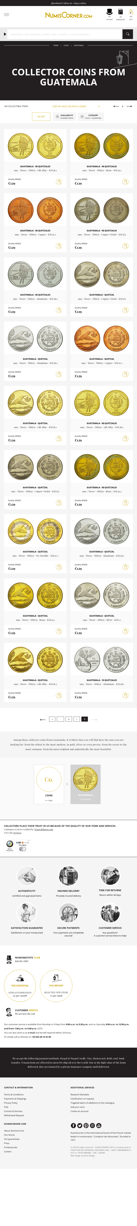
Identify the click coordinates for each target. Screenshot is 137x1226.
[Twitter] (80, 1125)
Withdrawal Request (14, 1115)
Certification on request (82, 1098)
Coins (66, 45)
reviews (17, 832)
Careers (8, 1151)
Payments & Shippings (15, 1098)
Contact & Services (13, 1111)
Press (6, 1143)
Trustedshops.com (43, 829)
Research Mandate (80, 1094)
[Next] (129, 106)
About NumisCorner (14, 1130)
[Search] (127, 34)
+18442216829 (79, 3)
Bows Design (89, 1155)
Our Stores (9, 1134)
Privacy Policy (11, 1102)
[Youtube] (99, 1125)
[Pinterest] (86, 1125)
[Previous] (116, 106)
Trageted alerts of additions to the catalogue (92, 1102)
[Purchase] (59, 182)
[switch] (22, 849)
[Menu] (29, 841)
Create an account (80, 1111)
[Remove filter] (57, 117)
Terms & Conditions (14, 1094)
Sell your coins (78, 1107)
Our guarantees (12, 1139)
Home (55, 45)
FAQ (6, 1107)
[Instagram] (92, 1125)
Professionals (10, 1147)
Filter (41, 116)
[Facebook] (73, 1125)
